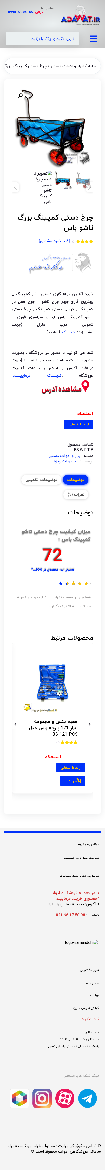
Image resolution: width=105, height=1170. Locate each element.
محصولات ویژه (66, 461)
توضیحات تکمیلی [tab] (41, 480)
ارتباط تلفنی (78, 424)
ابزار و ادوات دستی (67, 66)
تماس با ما (92, 984)
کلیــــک (68, 332)
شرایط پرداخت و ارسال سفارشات (79, 876)
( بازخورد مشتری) (54, 241)
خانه (92, 66)
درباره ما (94, 995)
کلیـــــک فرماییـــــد (37, 376)
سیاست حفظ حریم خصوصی (81, 858)
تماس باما (47, 9)
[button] (20, 95)
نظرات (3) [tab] (76, 494)
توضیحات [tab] (75, 480)
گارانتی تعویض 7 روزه (86, 1008)
